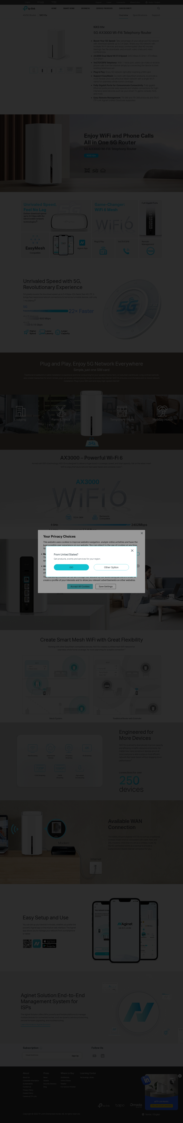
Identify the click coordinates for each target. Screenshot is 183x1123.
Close (132, 550)
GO (71, 567)
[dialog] (91, 561)
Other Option (111, 567)
